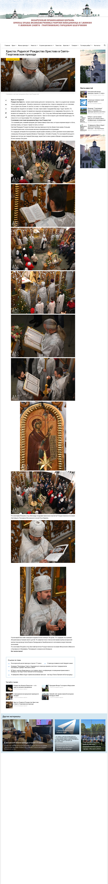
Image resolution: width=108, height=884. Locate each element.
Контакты (97, 45)
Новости (33, 45)
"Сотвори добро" (85, 45)
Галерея (74, 45)
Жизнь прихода (23, 45)
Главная (7, 45)
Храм (13, 45)
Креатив (66, 45)
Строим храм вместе (45, 45)
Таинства (58, 45)
